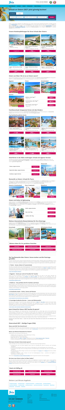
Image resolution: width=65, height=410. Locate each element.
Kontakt (28, 397)
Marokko (52, 361)
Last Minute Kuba (21, 385)
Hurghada (26, 276)
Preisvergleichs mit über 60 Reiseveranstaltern (22, 355)
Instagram (55, 395)
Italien (43, 338)
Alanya (49, 267)
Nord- (21, 338)
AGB (28, 398)
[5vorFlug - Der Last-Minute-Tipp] (11, 2)
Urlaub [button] (19, 6)
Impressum (29, 395)
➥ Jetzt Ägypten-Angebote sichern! (15, 280)
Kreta (10, 294)
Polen (37, 338)
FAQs (40, 397)
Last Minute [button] (12, 6)
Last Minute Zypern (21, 383)
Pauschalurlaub (46, 385)
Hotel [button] (24, 6)
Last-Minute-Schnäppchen (20, 26)
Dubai (38, 301)
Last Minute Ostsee (38, 383)
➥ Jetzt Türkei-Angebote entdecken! (15, 271)
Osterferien (23, 386)
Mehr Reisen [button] (37, 6)
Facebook (55, 394)
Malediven (43, 362)
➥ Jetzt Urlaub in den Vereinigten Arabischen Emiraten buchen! (20, 306)
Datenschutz (29, 400)
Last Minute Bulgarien (47, 383)
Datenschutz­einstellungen (30, 402)
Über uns (29, 394)
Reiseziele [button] (29, 6)
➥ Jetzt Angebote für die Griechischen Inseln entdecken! (18, 298)
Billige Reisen (52, 385)
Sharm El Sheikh (34, 276)
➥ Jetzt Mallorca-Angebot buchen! (15, 289)
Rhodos (12, 294)
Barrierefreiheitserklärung (43, 400)
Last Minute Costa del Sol (30, 383)
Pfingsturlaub (11, 386)
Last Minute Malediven (13, 385)
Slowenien (40, 338)
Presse (41, 395)
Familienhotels (49, 25)
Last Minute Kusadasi (13, 383)
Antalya (45, 267)
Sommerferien (17, 386)
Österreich (47, 338)
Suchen (52, 17)
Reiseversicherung (43, 398)
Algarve (46, 350)
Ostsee (25, 338)
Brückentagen (14, 24)
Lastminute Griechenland (38, 385)
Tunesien (40, 350)
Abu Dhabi (43, 301)
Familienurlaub (35, 328)
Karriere (41, 394)
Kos (16, 294)
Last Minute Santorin (29, 385)
